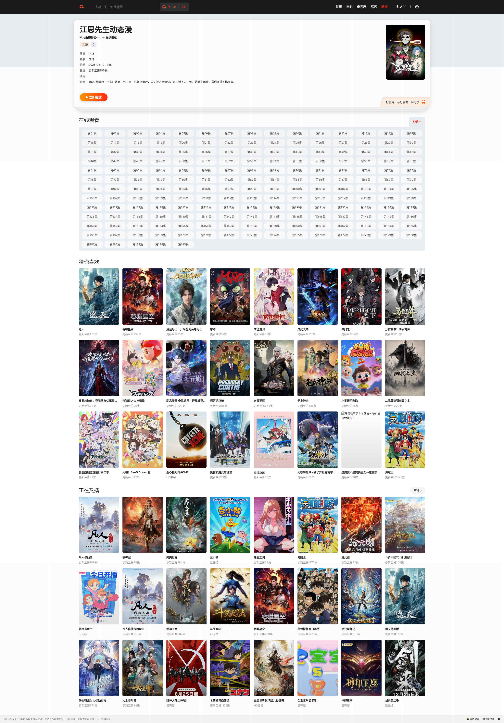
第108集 (137, 198)
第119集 (389, 198)
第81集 (206, 179)
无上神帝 (303, 400)
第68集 (251, 170)
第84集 (274, 179)
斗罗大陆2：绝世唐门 (398, 557)
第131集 (320, 207)
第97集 (229, 188)
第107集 (115, 198)
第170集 (183, 235)
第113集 (252, 198)
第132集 (343, 207)
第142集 (229, 216)
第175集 (297, 235)
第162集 (343, 225)
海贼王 (389, 472)
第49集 (160, 161)
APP (403, 7)
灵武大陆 (303, 329)
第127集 (229, 207)
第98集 (251, 188)
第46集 (92, 161)
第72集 (343, 170)
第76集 (92, 179)
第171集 (206, 235)
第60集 (411, 161)
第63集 (137, 170)
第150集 (411, 216)
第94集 (160, 188)
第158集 (252, 225)
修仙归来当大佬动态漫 (92, 700)
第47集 (114, 161)
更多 (417, 490)
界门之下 (346, 329)
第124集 (161, 207)
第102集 (343, 188)
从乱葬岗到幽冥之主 (397, 400)
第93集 (137, 188)
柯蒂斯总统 (217, 400)
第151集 (92, 225)
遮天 (81, 329)
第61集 (92, 170)
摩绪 (213, 329)
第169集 (160, 235)
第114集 (275, 198)
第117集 (343, 198)
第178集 (366, 235)
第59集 (388, 161)
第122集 (115, 207)
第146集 (320, 216)
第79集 (160, 179)
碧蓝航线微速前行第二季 (94, 472)
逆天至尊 (259, 400)
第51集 (206, 161)
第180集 (411, 235)
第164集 (389, 225)
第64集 (160, 170)
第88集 (365, 179)
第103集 (366, 188)
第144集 (274, 216)
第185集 (183, 244)
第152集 (115, 225)
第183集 (137, 244)
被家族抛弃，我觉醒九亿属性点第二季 (99, 400)
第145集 (297, 216)
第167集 (115, 235)
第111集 (206, 198)
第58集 (365, 161)
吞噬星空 (127, 329)
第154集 (160, 225)
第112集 (229, 198)
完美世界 (171, 557)
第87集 (343, 179)
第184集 (160, 244)
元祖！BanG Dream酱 (136, 472)
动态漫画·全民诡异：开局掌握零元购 (186, 400)
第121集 (92, 207)
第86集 (320, 179)
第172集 (229, 235)
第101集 (320, 188)
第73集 (365, 170)
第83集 (251, 179)
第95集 (183, 188)
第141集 (206, 216)
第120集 (411, 198)
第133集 (366, 207)
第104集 (389, 188)
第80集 (183, 179)
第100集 (297, 188)
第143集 (252, 216)
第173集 (252, 235)
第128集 (252, 207)
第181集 (92, 244)
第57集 (343, 161)
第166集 (92, 235)
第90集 (411, 179)
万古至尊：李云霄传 (397, 329)
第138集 (137, 216)
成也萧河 (259, 329)
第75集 (411, 170)
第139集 (160, 216)
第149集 (389, 216)
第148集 (366, 216)
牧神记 (126, 557)
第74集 (388, 170)
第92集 (114, 188)
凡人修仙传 (86, 557)
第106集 (92, 198)
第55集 (297, 161)
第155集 (183, 225)
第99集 (274, 188)
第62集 (114, 170)
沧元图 (345, 557)
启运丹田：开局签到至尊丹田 (184, 329)
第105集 (411, 188)
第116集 (320, 198)
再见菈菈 (259, 472)
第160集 (297, 225)
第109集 (160, 198)
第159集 (274, 225)
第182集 (115, 244)
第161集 (320, 225)
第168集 (137, 235)
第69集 (274, 170)
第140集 (183, 216)
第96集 (206, 188)
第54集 (274, 161)
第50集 (183, 161)
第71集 (320, 170)
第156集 (206, 225)
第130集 (297, 207)
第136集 (92, 216)
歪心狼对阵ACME (177, 472)
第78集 (137, 179)
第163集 (366, 225)
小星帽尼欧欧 (349, 400)
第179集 (389, 235)
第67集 (229, 170)
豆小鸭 (214, 557)
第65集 (183, 170)
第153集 (137, 225)
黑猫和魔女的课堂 (221, 472)
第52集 (229, 161)
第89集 (388, 179)
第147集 (343, 216)
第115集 (297, 198)
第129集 (275, 207)
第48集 (137, 161)
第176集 (320, 235)
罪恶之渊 (259, 557)
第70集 (297, 170)
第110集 (183, 198)
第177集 (343, 235)
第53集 (251, 161)
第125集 (183, 207)
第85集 (297, 179)
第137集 (115, 216)
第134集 (389, 207)
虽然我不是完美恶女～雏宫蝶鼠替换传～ (361, 472)
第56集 (320, 161)
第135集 (411, 207)
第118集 (366, 198)
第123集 (138, 207)
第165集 (411, 225)
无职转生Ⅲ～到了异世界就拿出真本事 (317, 472)
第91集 (92, 188)
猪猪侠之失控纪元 (133, 400)
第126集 (206, 207)
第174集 (275, 235)
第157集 (229, 225)
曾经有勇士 (86, 629)
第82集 (229, 179)
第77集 (115, 179)
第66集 (206, 170)
